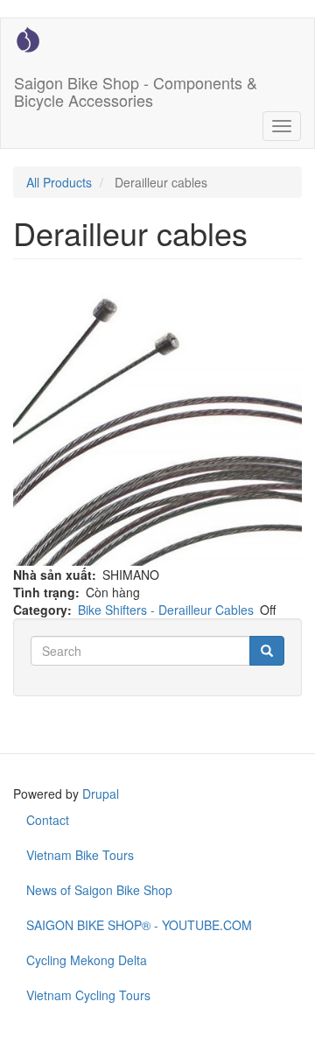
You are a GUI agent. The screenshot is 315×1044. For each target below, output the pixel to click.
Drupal (100, 793)
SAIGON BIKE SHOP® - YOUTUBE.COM (139, 925)
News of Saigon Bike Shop (99, 890)
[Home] (28, 39)
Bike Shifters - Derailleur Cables (166, 609)
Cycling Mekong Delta (86, 960)
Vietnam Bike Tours (80, 855)
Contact (47, 820)
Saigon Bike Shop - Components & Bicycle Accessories (135, 87)
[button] (157, 421)
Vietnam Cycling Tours (88, 995)
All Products (59, 182)
